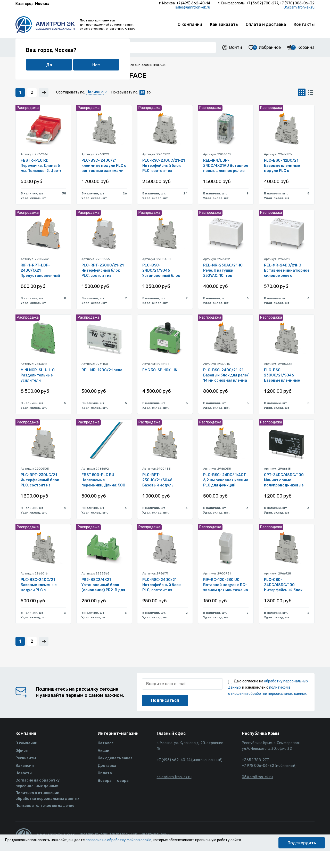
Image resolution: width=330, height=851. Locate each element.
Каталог (105, 743)
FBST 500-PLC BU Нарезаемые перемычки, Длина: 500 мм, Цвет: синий (103, 480)
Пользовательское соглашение (44, 805)
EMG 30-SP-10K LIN (159, 370)
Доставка (107, 765)
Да (49, 64)
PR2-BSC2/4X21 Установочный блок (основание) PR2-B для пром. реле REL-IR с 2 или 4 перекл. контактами (103, 585)
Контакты (304, 24)
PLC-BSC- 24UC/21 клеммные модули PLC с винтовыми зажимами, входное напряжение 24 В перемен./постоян (103, 166)
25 (142, 92)
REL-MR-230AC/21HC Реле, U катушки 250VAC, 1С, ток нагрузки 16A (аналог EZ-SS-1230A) (223, 270)
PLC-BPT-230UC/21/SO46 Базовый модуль (158, 480)
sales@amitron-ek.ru (192, 7)
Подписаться (165, 700)
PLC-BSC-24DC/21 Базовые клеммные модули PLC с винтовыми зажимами (42, 585)
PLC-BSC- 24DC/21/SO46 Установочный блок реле (161, 270)
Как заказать (224, 24)
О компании (190, 24)
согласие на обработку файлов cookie (118, 840)
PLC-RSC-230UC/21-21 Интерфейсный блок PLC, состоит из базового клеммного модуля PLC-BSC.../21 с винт (163, 166)
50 (149, 92)
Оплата (105, 773)
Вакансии (24, 765)
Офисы (21, 750)
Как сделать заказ (115, 758)
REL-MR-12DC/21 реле (101, 370)
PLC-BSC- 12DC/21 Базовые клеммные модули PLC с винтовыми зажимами (285, 166)
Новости (23, 773)
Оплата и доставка (266, 24)
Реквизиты (25, 758)
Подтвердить (301, 842)
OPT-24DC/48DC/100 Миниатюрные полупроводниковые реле (284, 480)
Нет (96, 64)
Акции (103, 750)
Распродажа (28, 108)
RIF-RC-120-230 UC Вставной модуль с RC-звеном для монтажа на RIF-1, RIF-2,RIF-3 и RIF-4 (225, 585)
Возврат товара (113, 780)
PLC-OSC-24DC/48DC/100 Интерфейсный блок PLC (283, 585)
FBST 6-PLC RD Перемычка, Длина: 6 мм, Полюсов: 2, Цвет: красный (41, 166)
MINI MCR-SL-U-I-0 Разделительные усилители (38, 375)
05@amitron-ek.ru (299, 7)
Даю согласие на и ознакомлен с (268, 687)
